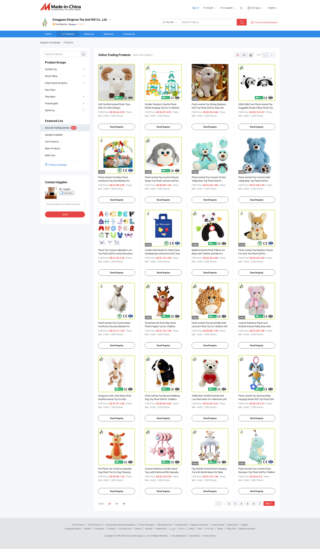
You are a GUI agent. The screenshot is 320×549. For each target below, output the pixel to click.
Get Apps (255, 7)
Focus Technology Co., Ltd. (138, 535)
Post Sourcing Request (266, 22)
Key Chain (50, 89)
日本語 (191, 528)
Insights (244, 524)
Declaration (194, 535)
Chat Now (68, 193)
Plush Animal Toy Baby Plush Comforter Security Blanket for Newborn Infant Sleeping (114, 181)
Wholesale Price (165, 524)
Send (65, 214)
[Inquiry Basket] (241, 7)
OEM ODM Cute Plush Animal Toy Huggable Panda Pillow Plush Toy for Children (255, 108)
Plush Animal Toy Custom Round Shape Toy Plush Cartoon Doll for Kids (162, 181)
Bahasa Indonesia (247, 528)
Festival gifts (51, 103)
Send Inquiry (116, 126)
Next (267, 503)
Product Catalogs (57, 164)
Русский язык (125, 528)
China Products (95, 524)
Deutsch (148, 528)
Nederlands (161, 528)
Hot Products (78, 524)
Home (48, 33)
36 (116, 503)
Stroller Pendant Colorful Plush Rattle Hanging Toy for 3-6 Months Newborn (162, 108)
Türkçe (220, 528)
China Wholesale (146, 524)
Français (111, 528)
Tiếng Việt (231, 528)
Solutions (108, 33)
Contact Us (129, 33)
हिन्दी (200, 528)
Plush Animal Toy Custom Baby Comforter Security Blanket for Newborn (114, 326)
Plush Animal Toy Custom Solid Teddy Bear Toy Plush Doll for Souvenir (254, 181)
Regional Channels (199, 524)
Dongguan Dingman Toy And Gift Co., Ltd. (79, 19)
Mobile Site (232, 524)
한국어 (182, 528)
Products (69, 33)
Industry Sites (181, 524)
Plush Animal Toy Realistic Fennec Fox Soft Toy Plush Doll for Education (255, 253)
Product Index (217, 524)
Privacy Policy (209, 535)
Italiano (138, 528)
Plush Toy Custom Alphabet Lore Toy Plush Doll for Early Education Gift (115, 253)
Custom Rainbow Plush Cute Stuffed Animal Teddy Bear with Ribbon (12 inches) (254, 326)
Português (99, 528)
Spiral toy (50, 110)
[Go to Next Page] (271, 54)
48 (123, 503)
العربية (172, 528)
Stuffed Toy (51, 69)
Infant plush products (56, 82)
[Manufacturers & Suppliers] (61, 6)
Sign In (195, 7)
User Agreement (179, 535)
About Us (89, 33)
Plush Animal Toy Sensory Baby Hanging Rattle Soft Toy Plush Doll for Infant (256, 399)
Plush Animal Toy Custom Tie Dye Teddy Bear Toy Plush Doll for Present (209, 181)
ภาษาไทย (209, 528)
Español (87, 528)
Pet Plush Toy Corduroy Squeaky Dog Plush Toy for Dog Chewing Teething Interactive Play (115, 472)
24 (109, 503)
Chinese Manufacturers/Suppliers (120, 524)
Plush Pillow (51, 76)
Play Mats (50, 96)
